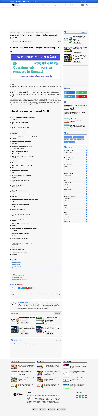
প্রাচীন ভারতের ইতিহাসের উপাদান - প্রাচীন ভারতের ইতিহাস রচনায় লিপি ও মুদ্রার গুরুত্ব (77, 119)
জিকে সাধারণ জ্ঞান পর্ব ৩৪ (16, 266)
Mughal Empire (76, 198)
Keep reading (25, 322)
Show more (57, 313)
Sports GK (76, 216)
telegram (70, 96)
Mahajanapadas (76, 194)
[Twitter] (22, 288)
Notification (71, 5)
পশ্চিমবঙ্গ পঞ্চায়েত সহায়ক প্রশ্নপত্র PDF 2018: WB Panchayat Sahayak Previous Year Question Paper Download (52, 328)
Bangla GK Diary (23, 302)
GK (29, 5)
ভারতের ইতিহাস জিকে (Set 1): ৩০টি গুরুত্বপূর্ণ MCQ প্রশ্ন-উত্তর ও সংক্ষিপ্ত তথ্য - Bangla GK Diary (26, 366)
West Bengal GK (76, 221)
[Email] (30, 288)
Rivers (76, 212)
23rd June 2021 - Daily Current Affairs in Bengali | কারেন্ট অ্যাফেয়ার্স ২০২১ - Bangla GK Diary (78, 107)
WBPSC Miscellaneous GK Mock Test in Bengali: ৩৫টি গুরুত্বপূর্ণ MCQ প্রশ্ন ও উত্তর (52, 366)
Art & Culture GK (76, 152)
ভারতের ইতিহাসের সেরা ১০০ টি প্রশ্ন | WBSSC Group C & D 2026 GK (25, 372)
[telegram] (85, 1)
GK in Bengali (17, 32)
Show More (84, 32)
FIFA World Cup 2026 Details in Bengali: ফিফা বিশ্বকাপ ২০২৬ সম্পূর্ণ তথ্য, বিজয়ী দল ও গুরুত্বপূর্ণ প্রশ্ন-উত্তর (27, 328)
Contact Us (19, 1)
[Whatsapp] (24, 288)
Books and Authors (76, 157)
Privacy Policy (26, 1)
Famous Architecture (76, 173)
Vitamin (76, 219)
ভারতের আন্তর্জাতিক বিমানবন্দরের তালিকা (19, 279)
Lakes (76, 191)
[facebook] (81, 1)
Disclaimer (34, 1)
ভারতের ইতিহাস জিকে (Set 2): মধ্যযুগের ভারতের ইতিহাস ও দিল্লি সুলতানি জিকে (51, 378)
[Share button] (33, 288)
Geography (54, 5)
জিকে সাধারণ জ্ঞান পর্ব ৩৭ (16, 261)
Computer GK (76, 161)
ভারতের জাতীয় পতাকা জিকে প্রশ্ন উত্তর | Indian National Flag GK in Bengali (27, 318)
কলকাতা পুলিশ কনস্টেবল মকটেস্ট (18, 276)
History (48, 5)
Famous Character (76, 175)
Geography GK (76, 182)
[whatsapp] (83, 1)
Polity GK (76, 205)
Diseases (76, 168)
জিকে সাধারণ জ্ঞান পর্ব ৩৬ (16, 262)
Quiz (76, 207)
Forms (76, 180)
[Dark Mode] (87, 5)
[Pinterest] (27, 288)
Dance (76, 166)
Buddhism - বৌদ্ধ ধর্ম (76, 159)
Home (25, 5)
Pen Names (76, 203)
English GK (76, 171)
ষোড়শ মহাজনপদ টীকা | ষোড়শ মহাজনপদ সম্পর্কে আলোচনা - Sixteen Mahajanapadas (77, 126)
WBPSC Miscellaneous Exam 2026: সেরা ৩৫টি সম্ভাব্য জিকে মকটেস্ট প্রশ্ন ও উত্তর (52, 372)
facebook (70, 92)
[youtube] (87, 1)
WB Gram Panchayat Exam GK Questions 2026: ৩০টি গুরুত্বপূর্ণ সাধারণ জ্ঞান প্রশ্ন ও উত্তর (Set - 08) (52, 319)
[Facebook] (19, 288)
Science (60, 5)
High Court (76, 184)
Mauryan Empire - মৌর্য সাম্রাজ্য (76, 196)
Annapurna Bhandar (76, 150)
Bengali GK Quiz (76, 155)
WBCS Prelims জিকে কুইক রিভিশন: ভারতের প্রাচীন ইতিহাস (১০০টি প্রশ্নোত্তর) (26, 378)
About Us (13, 1)
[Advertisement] (49, 18)
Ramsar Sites (76, 210)
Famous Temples (76, 178)
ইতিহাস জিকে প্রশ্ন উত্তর (17, 277)
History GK (76, 187)
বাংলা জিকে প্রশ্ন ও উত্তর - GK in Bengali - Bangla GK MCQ (77, 113)
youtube (83, 96)
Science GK (76, 214)
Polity (65, 5)
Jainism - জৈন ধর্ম (76, 189)
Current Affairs (35, 5)
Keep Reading (78, 42)
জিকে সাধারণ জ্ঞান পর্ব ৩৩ (16, 268)
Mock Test (42, 5)
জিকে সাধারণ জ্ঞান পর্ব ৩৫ (16, 264)
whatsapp (82, 92)
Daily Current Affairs (76, 164)
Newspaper (76, 200)
